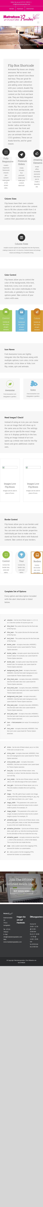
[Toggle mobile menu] (38, 22)
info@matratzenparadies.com (21, 4)
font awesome (16, 722)
